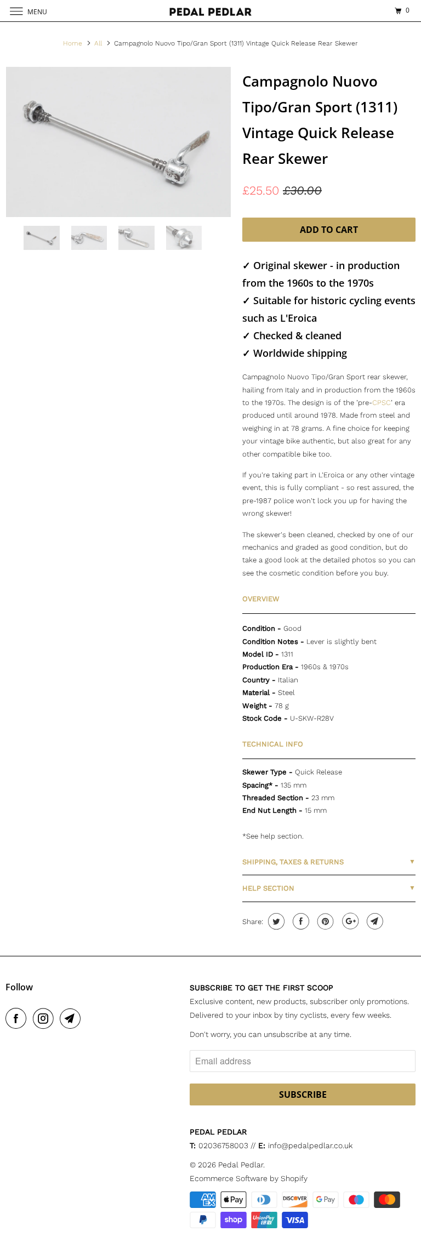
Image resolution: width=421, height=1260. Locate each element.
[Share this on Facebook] (299, 921)
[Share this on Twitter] (275, 921)
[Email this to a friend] (373, 921)
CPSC (381, 402)
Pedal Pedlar (240, 1164)
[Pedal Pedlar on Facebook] (18, 1018)
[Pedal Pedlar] (210, 10)
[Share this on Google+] (349, 921)
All (98, 43)
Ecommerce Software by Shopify (249, 1178)
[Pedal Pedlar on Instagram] (45, 1018)
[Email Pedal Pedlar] (72, 1018)
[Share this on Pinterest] (324, 921)
